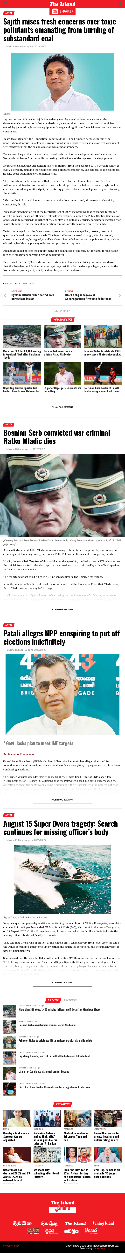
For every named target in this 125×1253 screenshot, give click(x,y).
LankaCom (99, 1248)
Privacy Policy (11, 1245)
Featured (29, 284)
